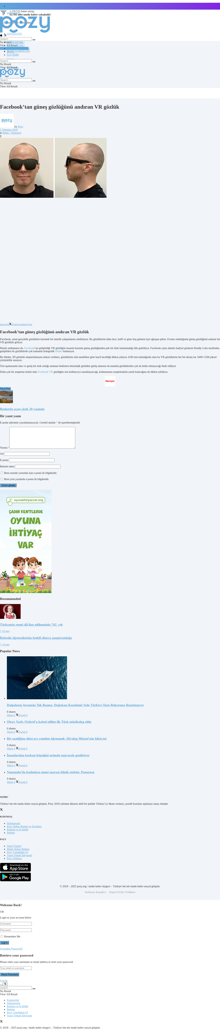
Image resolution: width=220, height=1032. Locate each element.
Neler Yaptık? (14, 846)
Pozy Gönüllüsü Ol (17, 852)
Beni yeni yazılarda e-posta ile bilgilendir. (26, 479)
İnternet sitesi (7, 466)
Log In (3, 980)
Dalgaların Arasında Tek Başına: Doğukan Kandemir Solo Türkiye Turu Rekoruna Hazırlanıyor (75, 705)
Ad (1, 453)
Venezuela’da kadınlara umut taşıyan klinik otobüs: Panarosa (50, 772)
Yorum (4, 447)
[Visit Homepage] (25, 32)
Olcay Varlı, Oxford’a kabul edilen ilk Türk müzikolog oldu (49, 722)
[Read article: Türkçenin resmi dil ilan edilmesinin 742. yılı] (110, 612)
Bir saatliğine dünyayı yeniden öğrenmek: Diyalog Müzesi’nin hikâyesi (56, 738)
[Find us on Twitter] (1, 1021)
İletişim (11, 6)
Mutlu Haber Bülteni (18, 849)
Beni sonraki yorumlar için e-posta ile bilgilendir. (30, 472)
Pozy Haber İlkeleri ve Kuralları (24, 826)
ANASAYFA (14, 33)
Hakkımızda (13, 823)
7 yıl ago (4, 631)
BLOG (11, 51)
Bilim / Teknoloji (12, 132)
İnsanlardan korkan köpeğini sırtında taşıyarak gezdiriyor (48, 755)
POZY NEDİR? (16, 45)
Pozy (20, 126)
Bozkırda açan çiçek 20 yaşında (22, 409)
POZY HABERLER (18, 51)
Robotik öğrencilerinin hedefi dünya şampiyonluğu (36, 638)
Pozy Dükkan (14, 858)
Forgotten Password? (11, 948)
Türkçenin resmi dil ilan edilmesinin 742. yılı (31, 624)
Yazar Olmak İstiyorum (19, 855)
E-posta (4, 460)
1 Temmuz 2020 (9, 129)
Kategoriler (13, 1000)
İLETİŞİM (13, 54)
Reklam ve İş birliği (17, 829)
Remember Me (12, 936)
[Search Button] (33, 39)
